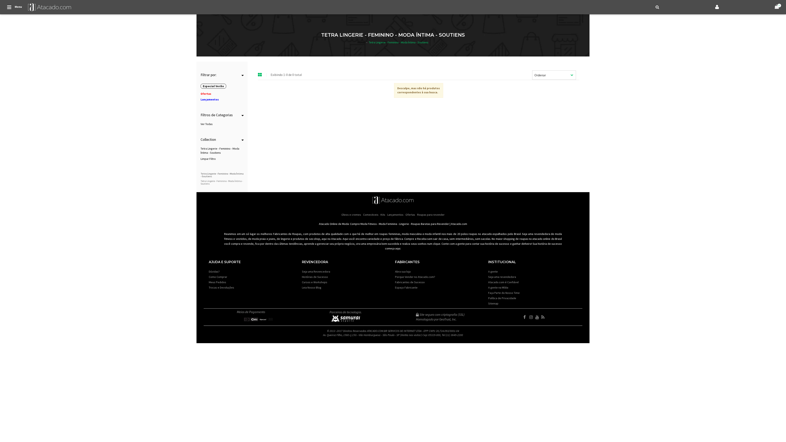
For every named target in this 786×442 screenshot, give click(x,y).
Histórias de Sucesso (315, 277)
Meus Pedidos (217, 282)
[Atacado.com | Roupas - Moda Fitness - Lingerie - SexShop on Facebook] (526, 317)
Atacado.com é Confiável (503, 282)
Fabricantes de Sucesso (410, 282)
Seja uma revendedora (502, 277)
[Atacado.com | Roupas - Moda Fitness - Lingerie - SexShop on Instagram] (532, 317)
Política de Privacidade (502, 298)
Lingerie (404, 224)
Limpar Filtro (208, 159)
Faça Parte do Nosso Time (504, 293)
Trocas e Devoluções (221, 287)
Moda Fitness (368, 224)
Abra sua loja (403, 271)
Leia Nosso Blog (311, 287)
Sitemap (493, 303)
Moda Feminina (388, 224)
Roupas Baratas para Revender (430, 224)
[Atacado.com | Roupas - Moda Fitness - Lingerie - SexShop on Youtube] (538, 317)
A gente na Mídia (498, 287)
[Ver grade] (260, 75)
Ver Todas (207, 124)
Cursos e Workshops (314, 282)
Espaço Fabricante (406, 287)
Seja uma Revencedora (316, 271)
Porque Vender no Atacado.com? (415, 277)
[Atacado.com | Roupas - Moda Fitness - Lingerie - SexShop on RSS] (544, 317)
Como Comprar (218, 277)
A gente (493, 271)
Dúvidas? (214, 271)
